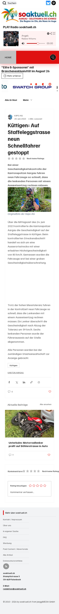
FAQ (5, 537)
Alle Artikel (11, 99)
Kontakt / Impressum (12, 519)
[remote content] (29, 284)
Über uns (7, 525)
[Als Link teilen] (31, 382)
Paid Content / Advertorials (15, 549)
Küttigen (13, 365)
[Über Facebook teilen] (9, 382)
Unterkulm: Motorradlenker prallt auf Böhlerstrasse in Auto (28, 444)
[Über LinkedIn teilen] (24, 382)
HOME (8, 57)
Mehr (26, 99)
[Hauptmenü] (53, 57)
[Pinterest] (53, 3)
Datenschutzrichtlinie (12, 560)
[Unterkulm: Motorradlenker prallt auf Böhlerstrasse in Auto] (29, 423)
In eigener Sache (10, 531)
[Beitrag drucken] (38, 382)
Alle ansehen (45, 404)
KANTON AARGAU (16, 372)
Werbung (7, 543)
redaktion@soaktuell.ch (14, 589)
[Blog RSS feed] (6, 566)
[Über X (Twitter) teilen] (16, 382)
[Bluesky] (48, 3)
